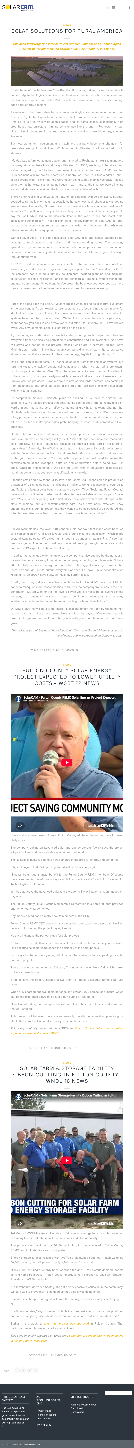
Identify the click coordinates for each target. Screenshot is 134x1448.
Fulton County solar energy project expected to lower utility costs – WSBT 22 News (67, 676)
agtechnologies (67, 650)
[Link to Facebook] (129, 7)
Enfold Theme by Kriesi (32, 1444)
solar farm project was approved (66, 1323)
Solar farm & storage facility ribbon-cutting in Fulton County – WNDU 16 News (67, 1074)
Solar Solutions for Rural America (67, 31)
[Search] (106, 7)
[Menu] (113, 7)
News (67, 25)
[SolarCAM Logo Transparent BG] (18, 7)
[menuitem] (106, 7)
